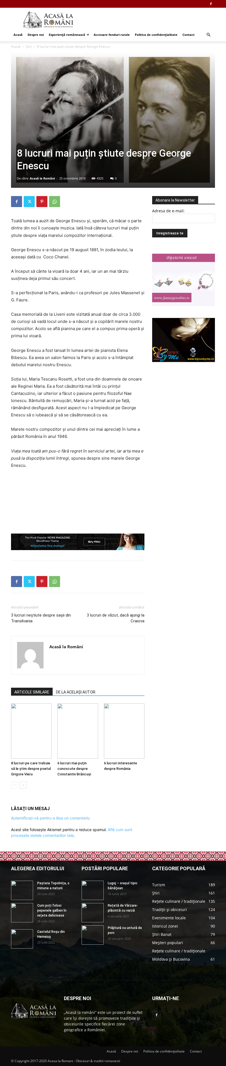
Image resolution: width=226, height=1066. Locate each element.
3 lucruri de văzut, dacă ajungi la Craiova (115, 618)
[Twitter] (29, 201)
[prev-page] (14, 785)
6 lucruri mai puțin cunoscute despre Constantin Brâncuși (74, 768)
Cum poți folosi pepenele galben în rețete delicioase (51, 910)
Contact (188, 35)
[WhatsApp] (54, 201)
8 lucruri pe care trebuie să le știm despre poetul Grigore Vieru (31, 768)
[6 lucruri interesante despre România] (124, 731)
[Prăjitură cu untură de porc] (93, 935)
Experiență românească (67, 35)
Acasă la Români (42, 178)
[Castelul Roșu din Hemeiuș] (22, 939)
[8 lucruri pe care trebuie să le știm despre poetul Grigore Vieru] (31, 731)
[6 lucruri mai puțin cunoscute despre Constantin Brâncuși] (77, 731)
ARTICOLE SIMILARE (31, 692)
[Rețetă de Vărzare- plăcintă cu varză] (93, 912)
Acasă (18, 35)
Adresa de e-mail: (168, 210)
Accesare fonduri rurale (112, 35)
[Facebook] (211, 4)
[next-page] (23, 785)
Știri (29, 46)
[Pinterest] (41, 201)
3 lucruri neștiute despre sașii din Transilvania (41, 618)
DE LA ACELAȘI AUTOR (75, 692)
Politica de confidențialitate (156, 35)
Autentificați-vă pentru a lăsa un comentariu (50, 818)
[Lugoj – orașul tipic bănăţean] (93, 890)
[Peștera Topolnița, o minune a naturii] (22, 890)
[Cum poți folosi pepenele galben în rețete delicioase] (22, 912)
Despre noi (36, 35)
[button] (208, 35)
